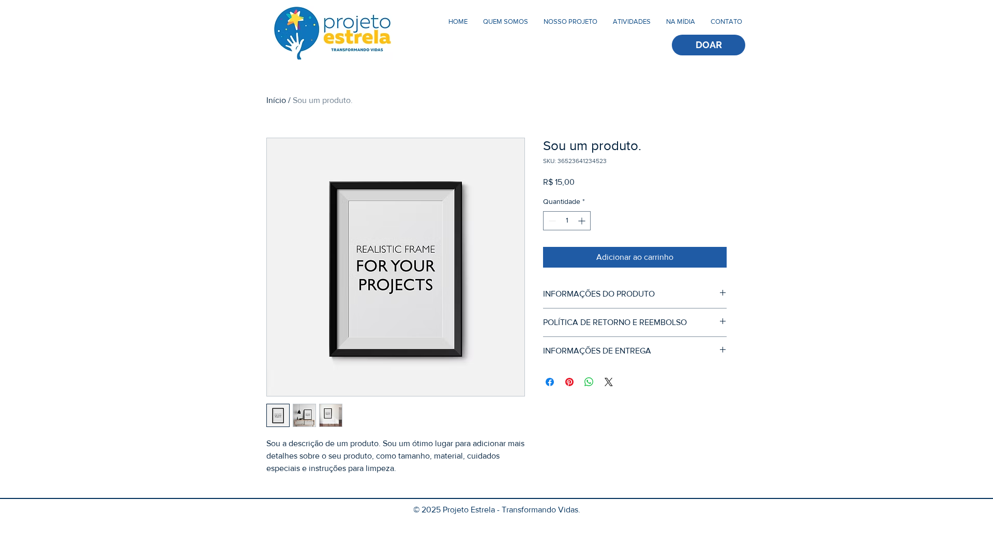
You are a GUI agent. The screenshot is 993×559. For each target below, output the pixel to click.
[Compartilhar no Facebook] (550, 382)
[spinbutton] (567, 221)
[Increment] (582, 221)
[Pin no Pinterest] (569, 382)
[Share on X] (609, 382)
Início (276, 100)
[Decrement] (551, 221)
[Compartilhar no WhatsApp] (589, 382)
